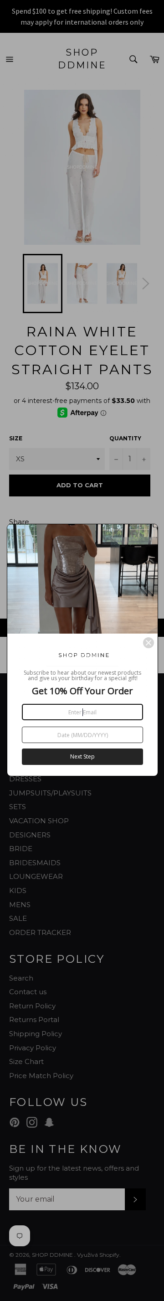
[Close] (148, 642)
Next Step (82, 756)
